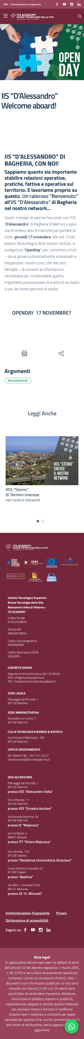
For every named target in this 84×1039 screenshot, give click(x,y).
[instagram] (71, 4)
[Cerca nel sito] (80, 16)
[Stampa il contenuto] (23, 353)
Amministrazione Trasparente (28, 913)
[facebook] (57, 4)
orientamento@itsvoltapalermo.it (29, 759)
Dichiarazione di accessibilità (27, 920)
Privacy (61, 913)
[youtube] (64, 4)
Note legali (42, 957)
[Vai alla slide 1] (38, 521)
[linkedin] (79, 4)
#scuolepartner (18, 380)
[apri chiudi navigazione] (6, 16)
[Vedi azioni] (60, 353)
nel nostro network (23, 494)
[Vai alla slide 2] (42, 521)
